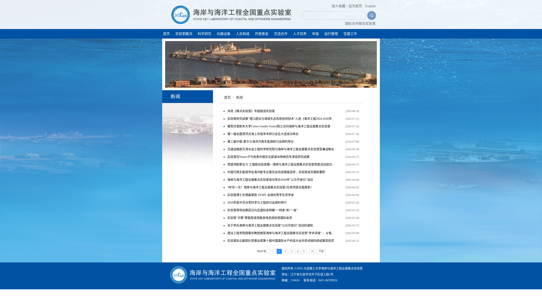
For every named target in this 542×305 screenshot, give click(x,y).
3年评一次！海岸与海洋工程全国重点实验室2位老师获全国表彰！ (270, 187)
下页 (321, 251)
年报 (315, 34)
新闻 (239, 97)
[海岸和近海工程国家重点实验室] (231, 13)
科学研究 (204, 34)
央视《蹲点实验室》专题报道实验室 (251, 111)
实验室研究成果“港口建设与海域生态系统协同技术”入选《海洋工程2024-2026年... (280, 118)
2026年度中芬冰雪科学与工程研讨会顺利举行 (257, 202)
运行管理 (331, 34)
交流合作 (281, 34)
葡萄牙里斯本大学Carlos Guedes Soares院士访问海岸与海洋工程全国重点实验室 (278, 126)
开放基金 (261, 34)
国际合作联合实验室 (360, 23)
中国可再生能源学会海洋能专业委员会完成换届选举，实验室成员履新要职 (276, 172)
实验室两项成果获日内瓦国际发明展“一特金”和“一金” (262, 210)
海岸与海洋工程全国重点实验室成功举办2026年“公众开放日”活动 (270, 179)
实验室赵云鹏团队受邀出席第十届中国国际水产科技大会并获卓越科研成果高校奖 (280, 240)
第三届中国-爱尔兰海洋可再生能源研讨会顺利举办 (260, 141)
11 (312, 251)
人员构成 (242, 34)
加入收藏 (338, 6)
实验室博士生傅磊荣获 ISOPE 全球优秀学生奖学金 (260, 195)
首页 (166, 34)
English (370, 6)
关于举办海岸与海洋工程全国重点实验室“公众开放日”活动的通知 (270, 225)
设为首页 (355, 6)
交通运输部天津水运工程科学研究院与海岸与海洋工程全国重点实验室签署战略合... (282, 149)
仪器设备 (223, 34)
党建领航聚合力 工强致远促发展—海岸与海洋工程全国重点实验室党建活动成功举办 (282, 164)
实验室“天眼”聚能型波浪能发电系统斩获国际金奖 (259, 217)
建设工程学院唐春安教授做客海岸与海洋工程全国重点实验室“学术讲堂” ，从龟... (280, 233)
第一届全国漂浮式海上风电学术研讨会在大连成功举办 (263, 134)
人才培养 (300, 34)
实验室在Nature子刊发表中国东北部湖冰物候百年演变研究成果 (268, 156)
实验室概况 (183, 34)
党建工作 (350, 34)
